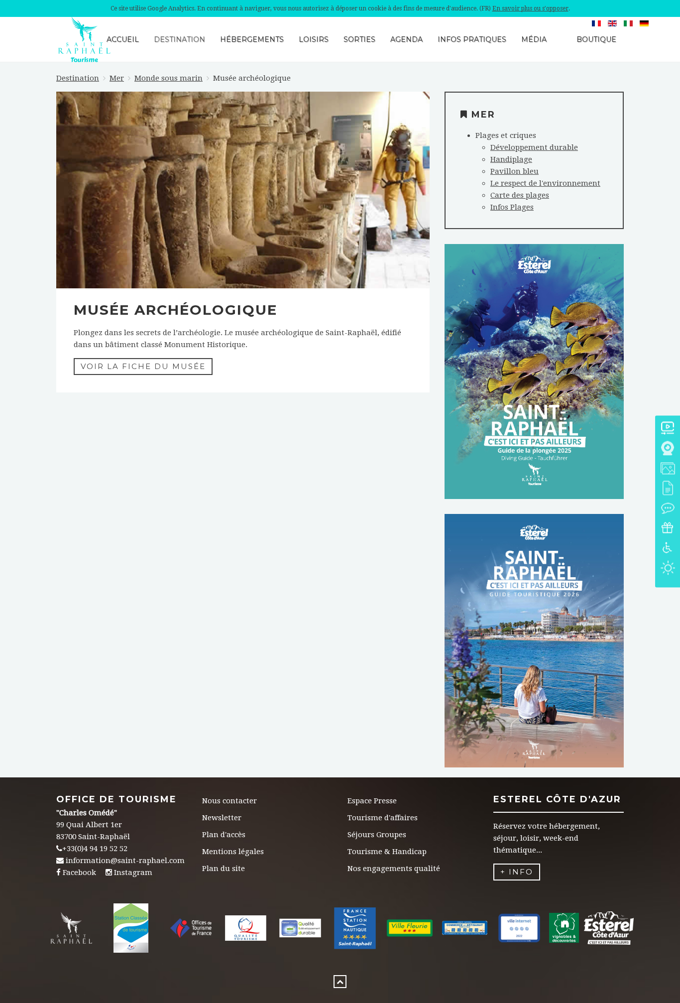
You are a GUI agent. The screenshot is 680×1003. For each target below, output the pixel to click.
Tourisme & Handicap (387, 851)
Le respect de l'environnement (545, 183)
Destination (179, 39)
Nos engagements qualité (393, 868)
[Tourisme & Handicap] (667, 549)
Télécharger (534, 388)
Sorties (359, 39)
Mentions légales (233, 851)
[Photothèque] (667, 469)
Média (534, 39)
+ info (516, 872)
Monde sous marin (168, 78)
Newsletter (221, 817)
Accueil (123, 39)
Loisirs (314, 39)
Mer (117, 78)
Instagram (133, 872)
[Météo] (667, 569)
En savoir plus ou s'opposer (530, 8)
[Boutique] (667, 529)
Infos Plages (512, 207)
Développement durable (534, 147)
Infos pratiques (472, 39)
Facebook (79, 872)
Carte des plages (519, 195)
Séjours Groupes (376, 834)
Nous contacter (229, 800)
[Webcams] (667, 449)
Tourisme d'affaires (382, 817)
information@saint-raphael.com (125, 860)
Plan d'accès (223, 834)
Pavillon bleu (514, 171)
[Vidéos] (667, 429)
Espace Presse (372, 800)
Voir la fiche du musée (143, 366)
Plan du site (223, 868)
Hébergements (252, 39)
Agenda (406, 39)
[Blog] (667, 509)
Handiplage (511, 159)
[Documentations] (667, 489)
